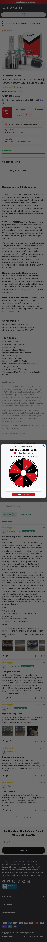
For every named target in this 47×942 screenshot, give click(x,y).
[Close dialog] (43, 445)
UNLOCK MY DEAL (23, 494)
